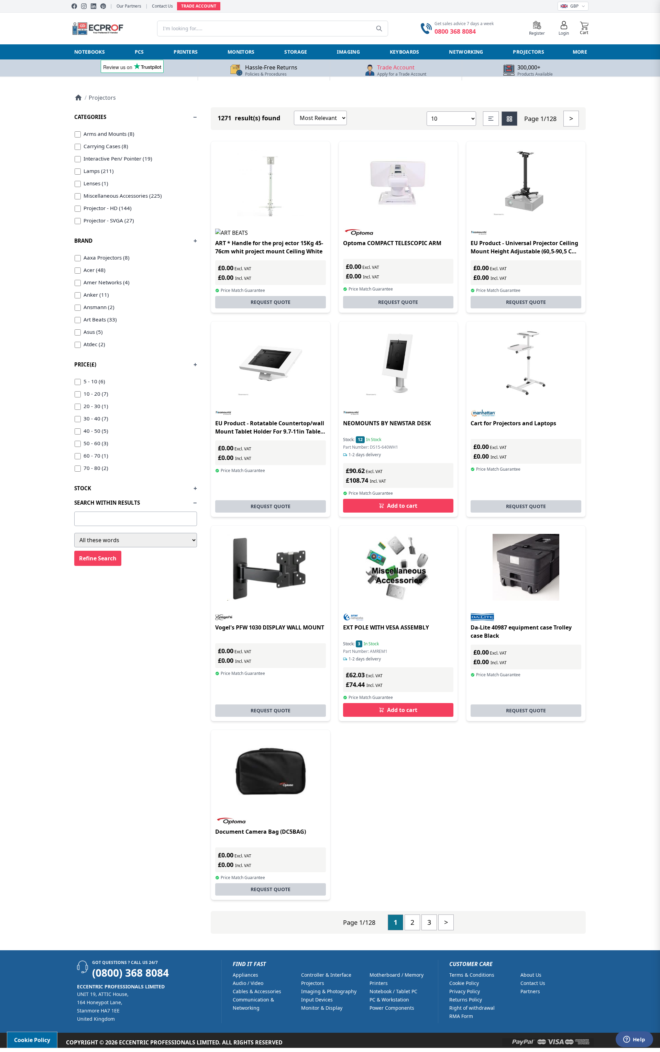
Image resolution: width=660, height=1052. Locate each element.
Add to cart (402, 505)
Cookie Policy (464, 983)
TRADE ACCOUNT (198, 6)
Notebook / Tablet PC (393, 991)
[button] (584, 28)
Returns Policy (465, 999)
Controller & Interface (326, 975)
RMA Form (461, 1016)
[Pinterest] (103, 6)
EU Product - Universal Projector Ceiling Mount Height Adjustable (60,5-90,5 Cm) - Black (525, 251)
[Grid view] (509, 118)
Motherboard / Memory (397, 975)
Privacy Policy (464, 991)
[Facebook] (74, 6)
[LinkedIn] (93, 6)
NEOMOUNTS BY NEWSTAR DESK (387, 423)
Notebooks (89, 51)
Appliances (245, 975)
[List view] (491, 118)
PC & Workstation (389, 999)
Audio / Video (248, 983)
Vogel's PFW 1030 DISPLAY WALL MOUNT (269, 627)
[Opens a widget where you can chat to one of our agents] (634, 1040)
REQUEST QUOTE (270, 302)
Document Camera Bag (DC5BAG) (260, 831)
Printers (186, 51)
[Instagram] (84, 6)
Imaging (348, 51)
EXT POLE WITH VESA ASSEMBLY (386, 627)
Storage (295, 51)
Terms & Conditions (471, 975)
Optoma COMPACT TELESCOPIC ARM (392, 243)
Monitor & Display (321, 1008)
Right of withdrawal (472, 1008)
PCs (139, 51)
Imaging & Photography (328, 991)
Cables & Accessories (257, 991)
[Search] (379, 28)
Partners (530, 991)
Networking (466, 51)
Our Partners (129, 6)
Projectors (528, 51)
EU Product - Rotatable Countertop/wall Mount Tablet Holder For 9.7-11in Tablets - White (270, 431)
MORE (580, 51)
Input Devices (317, 999)
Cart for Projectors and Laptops (513, 423)
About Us (530, 975)
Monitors (241, 51)
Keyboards (404, 51)
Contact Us (162, 6)
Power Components (392, 1008)
